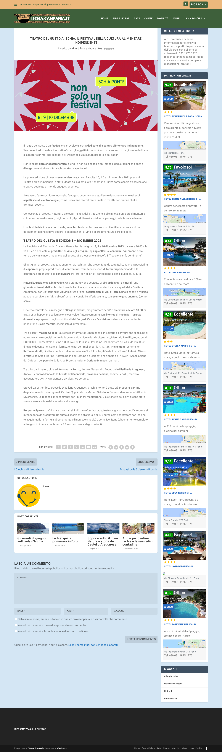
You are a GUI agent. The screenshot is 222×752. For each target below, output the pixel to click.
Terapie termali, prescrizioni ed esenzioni (51, 4)
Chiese (148, 18)
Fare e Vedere (121, 18)
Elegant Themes (35, 748)
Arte (137, 18)
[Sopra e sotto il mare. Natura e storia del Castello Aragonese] (103, 528)
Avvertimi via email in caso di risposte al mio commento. (52, 625)
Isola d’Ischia (193, 18)
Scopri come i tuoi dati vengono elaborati (93, 645)
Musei (176, 18)
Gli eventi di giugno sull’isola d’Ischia (31, 540)
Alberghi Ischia (171, 676)
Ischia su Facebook (173, 683)
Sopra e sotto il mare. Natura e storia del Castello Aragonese (103, 541)
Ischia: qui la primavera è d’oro (65, 540)
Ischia (183, 116)
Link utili (168, 691)
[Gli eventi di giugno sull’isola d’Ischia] (33, 528)
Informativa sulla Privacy (30, 729)
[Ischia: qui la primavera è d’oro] (68, 528)
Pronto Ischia (170, 698)
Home (104, 18)
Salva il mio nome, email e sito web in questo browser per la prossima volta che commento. (73, 619)
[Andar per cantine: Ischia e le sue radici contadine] (138, 528)
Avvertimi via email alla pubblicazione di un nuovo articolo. (53, 631)
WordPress (62, 748)
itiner (74, 49)
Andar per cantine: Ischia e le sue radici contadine (137, 541)
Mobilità (162, 18)
